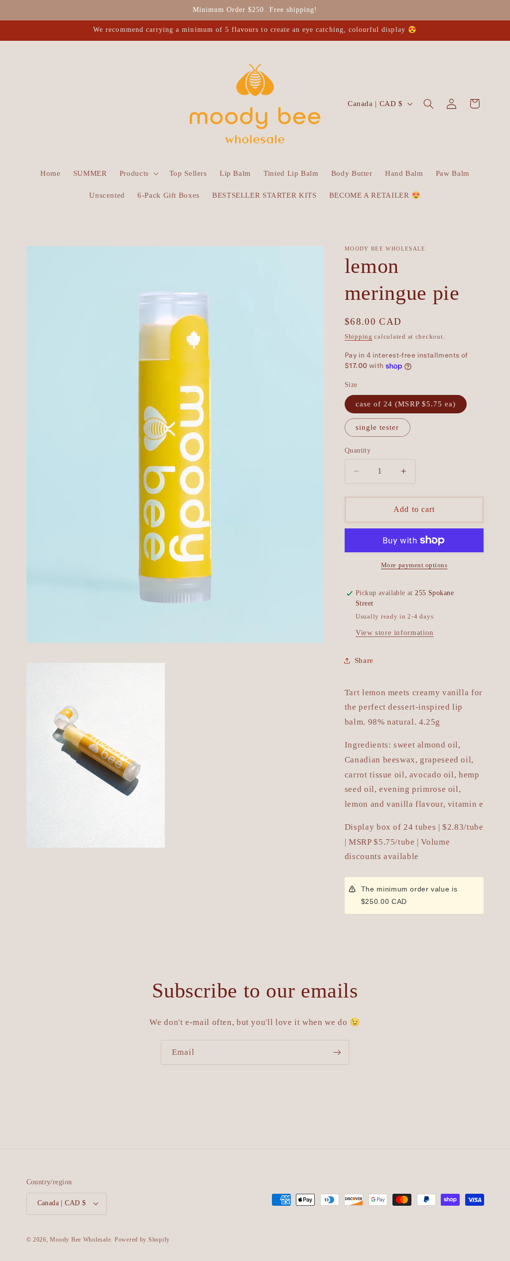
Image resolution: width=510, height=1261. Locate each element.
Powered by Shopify (142, 1240)
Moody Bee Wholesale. (82, 1240)
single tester (377, 427)
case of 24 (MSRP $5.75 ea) (406, 404)
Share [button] (364, 660)
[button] (138, 173)
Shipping (359, 336)
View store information (395, 632)
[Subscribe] (337, 1052)
